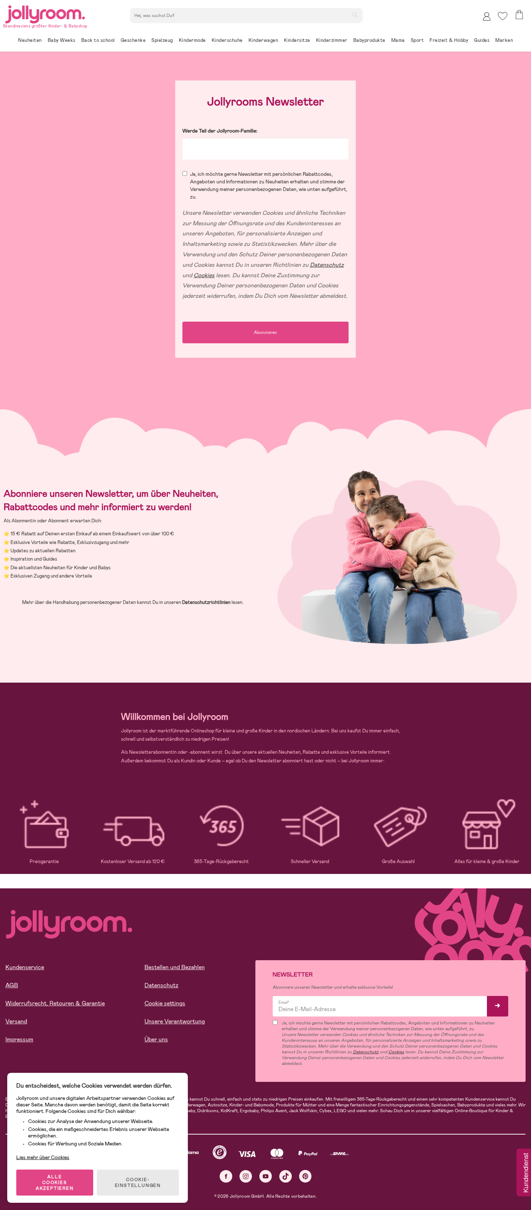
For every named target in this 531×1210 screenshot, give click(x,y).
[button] (502, 16)
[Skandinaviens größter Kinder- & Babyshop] (45, 13)
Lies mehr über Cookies (42, 1157)
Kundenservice (24, 967)
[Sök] (354, 14)
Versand (16, 1021)
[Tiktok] (285, 1176)
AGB (11, 985)
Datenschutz (161, 985)
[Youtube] (265, 1176)
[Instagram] (245, 1176)
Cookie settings (164, 1003)
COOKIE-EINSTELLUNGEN (138, 1182)
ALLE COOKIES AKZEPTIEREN (55, 1182)
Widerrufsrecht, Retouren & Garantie (55, 1003)
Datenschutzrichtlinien (206, 602)
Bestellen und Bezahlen (174, 967)
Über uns (156, 1039)
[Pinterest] (305, 1176)
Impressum (19, 1039)
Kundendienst (525, 1173)
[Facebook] (226, 1176)
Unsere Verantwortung (174, 1021)
